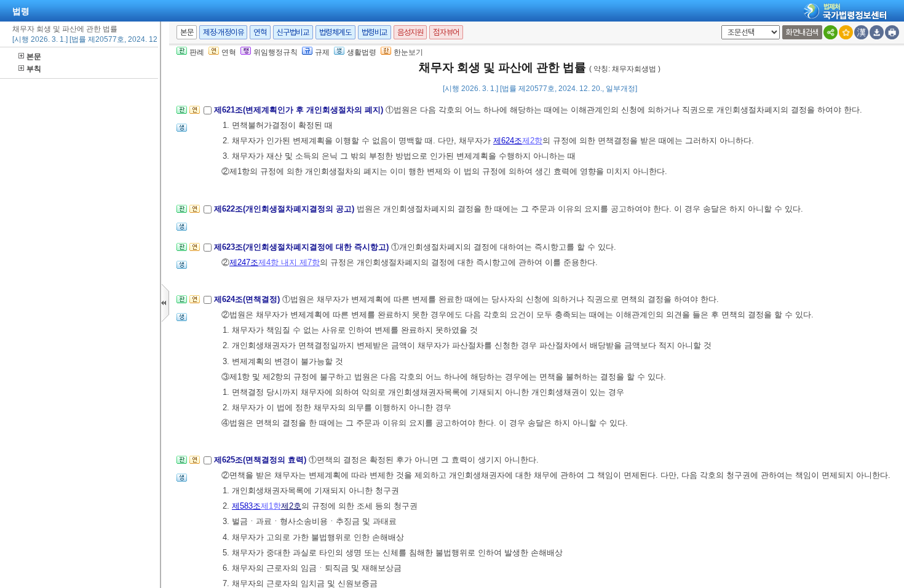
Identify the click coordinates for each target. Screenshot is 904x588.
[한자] (861, 32)
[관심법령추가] (846, 32)
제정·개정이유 (223, 32)
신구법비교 (293, 32)
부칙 (33, 69)
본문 (33, 56)
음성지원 (410, 32)
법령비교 (374, 32)
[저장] (877, 32)
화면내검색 (802, 32)
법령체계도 (335, 32)
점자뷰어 (446, 32)
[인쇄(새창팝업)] (892, 32)
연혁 (259, 32)
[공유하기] (830, 32)
